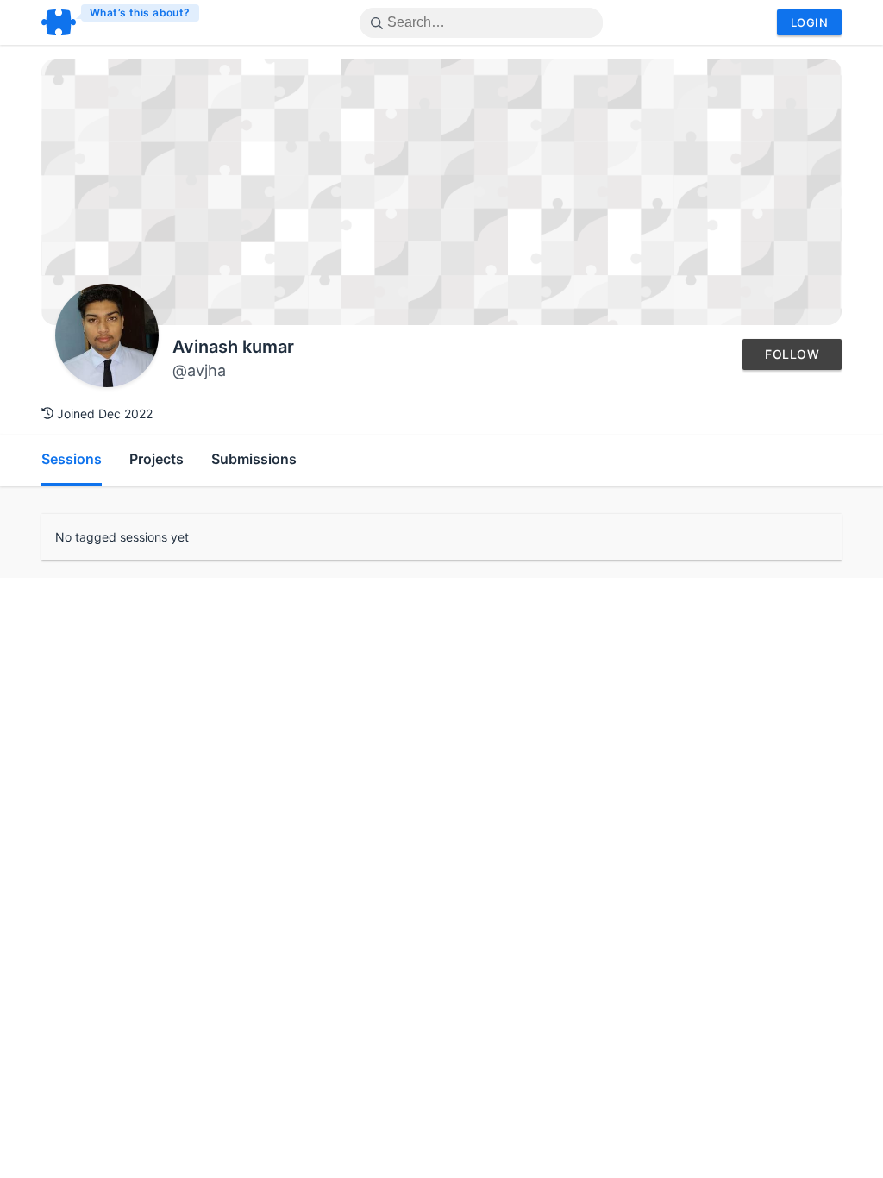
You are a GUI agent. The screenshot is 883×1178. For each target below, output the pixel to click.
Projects (156, 458)
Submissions (254, 458)
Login (809, 22)
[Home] (121, 22)
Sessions (71, 458)
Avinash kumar (233, 346)
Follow (792, 354)
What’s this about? (140, 12)
